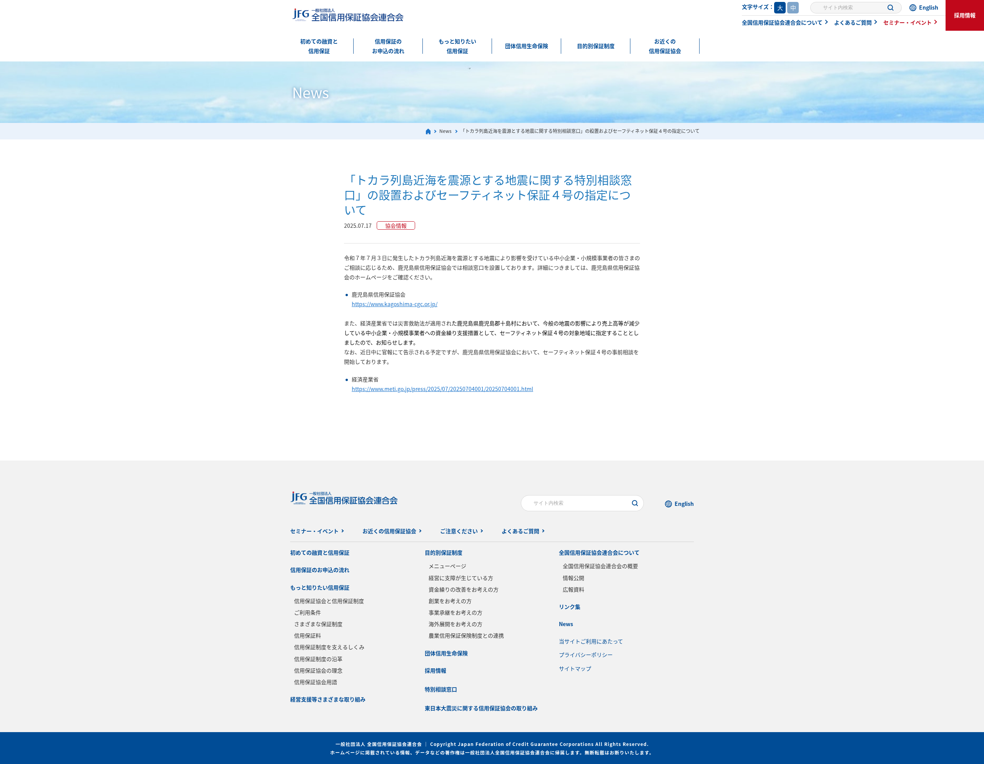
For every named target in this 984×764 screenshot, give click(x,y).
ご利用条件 (307, 612)
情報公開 (573, 578)
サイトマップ (575, 668)
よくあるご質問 (853, 22)
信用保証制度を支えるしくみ (329, 647)
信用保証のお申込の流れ (388, 46)
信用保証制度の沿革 (318, 659)
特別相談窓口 (441, 689)
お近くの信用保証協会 (665, 46)
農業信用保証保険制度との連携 (466, 635)
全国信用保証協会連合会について (782, 22)
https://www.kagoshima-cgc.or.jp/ (394, 304)
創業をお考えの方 (450, 601)
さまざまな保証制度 (318, 624)
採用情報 (965, 15)
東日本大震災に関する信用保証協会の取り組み (481, 708)
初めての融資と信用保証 (319, 46)
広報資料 (573, 589)
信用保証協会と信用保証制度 (329, 601)
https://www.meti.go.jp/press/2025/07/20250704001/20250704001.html (442, 389)
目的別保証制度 (596, 46)
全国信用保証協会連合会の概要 (600, 566)
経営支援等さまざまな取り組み (328, 699)
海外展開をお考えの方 (455, 624)
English (928, 7)
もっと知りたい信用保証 (457, 46)
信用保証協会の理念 (318, 670)
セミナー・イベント (907, 22)
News (566, 624)
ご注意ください (459, 531)
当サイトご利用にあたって (591, 641)
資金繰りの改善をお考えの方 (464, 589)
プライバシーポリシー (586, 654)
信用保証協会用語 (315, 682)
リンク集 (569, 606)
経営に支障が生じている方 (461, 578)
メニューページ (447, 566)
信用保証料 (307, 635)
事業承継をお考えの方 (455, 612)
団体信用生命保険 (526, 46)
